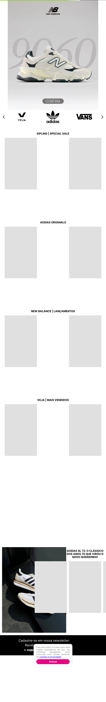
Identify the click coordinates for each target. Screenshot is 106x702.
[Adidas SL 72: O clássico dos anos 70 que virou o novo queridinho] (34, 590)
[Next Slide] (102, 117)
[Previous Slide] (4, 117)
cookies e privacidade (50, 656)
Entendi (53, 661)
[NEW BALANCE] (53, 109)
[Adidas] (53, 122)
